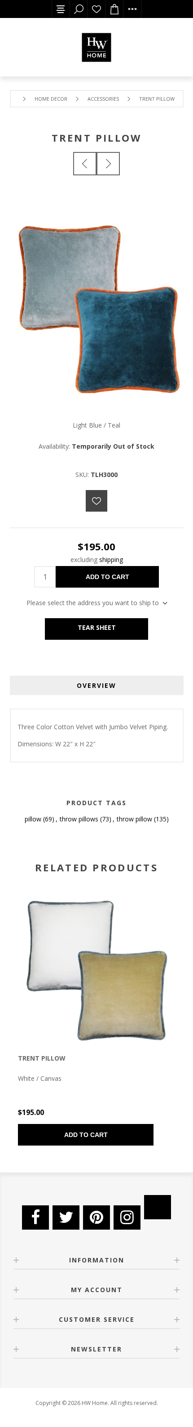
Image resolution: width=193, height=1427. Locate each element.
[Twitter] (66, 1217)
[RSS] (157, 1207)
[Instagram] (127, 1217)
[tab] (97, 685)
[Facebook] (35, 1217)
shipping (111, 559)
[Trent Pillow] (108, 163)
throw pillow (134, 819)
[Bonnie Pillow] (84, 163)
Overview (96, 685)
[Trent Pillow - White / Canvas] (96, 966)
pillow (33, 819)
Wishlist (96, 9)
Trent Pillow (42, 1058)
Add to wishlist (96, 501)
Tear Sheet (97, 627)
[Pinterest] (96, 1217)
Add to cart (107, 576)
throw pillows (79, 819)
